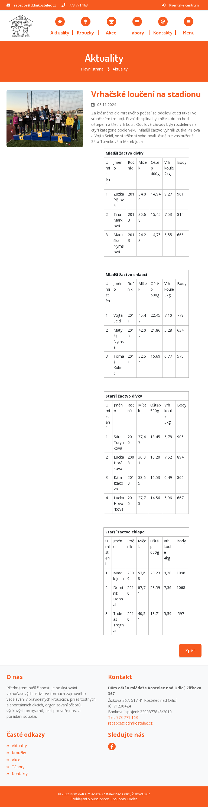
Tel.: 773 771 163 (123, 717)
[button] (189, 26)
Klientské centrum (184, 5)
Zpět (190, 651)
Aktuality (120, 69)
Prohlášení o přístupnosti (90, 799)
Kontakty (20, 773)
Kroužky (19, 752)
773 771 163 (78, 5)
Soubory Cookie (125, 799)
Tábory (18, 766)
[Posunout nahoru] (196, 795)
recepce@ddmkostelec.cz (35, 5)
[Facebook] (112, 746)
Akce (16, 759)
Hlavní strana (92, 69)
